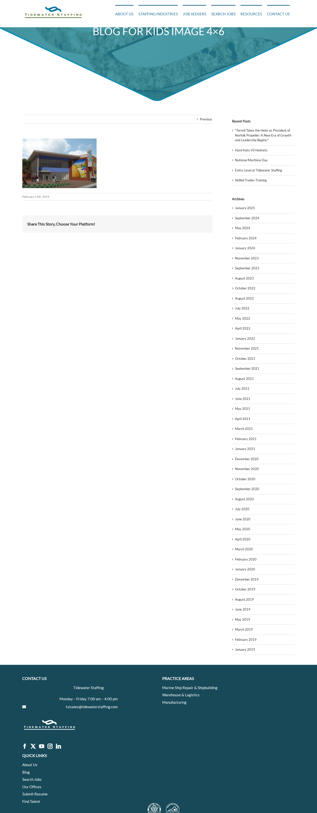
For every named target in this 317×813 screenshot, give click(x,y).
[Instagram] (50, 746)
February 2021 (246, 439)
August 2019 (244, 599)
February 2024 (246, 238)
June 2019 (242, 609)
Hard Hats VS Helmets (251, 150)
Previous (206, 119)
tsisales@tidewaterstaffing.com (92, 706)
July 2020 (242, 509)
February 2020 (246, 559)
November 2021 (247, 348)
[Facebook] (24, 746)
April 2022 (242, 328)
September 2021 (247, 368)
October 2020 (245, 479)
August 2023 (244, 278)
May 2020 (242, 529)
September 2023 (247, 268)
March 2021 (244, 429)
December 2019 (247, 579)
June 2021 (242, 399)
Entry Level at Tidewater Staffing (258, 170)
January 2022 (245, 338)
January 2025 (245, 208)
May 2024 (242, 228)
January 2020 (245, 569)
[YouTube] (41, 746)
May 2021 (242, 409)
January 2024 (245, 248)
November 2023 (247, 258)
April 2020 (242, 539)
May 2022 (242, 318)
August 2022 (244, 298)
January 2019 (245, 649)
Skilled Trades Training (251, 180)
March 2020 (244, 549)
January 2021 (245, 449)
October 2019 (245, 589)
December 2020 (247, 459)
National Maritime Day (251, 160)
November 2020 (247, 469)
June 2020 (242, 519)
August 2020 (244, 499)
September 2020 (247, 489)
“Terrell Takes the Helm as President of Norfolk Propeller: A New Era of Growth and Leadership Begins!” (263, 135)
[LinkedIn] (58, 746)
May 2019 (242, 619)
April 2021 (242, 419)
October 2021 (245, 359)
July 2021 (242, 389)
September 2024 (247, 218)
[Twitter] (33, 746)
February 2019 (246, 640)
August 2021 (244, 379)
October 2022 (245, 288)
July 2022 (242, 308)
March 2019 (244, 629)
